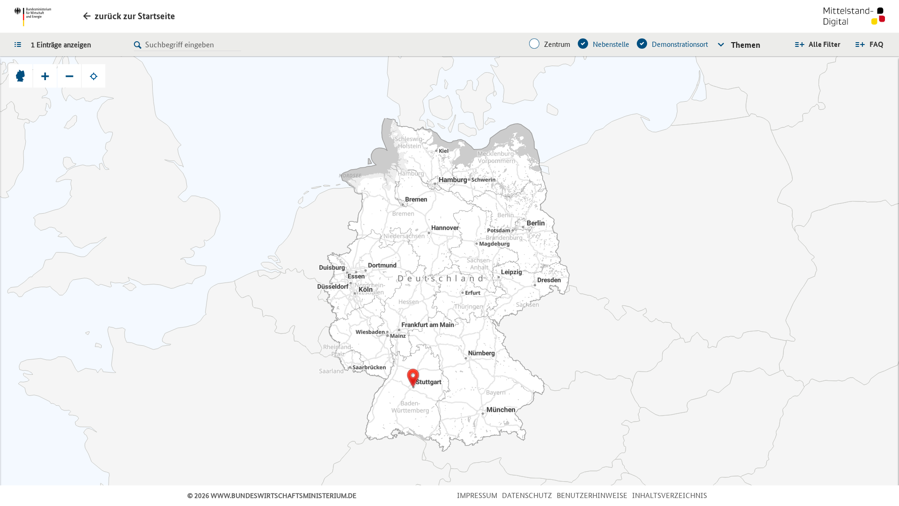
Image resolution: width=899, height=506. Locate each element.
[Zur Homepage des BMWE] (32, 16)
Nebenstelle (611, 44)
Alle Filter (824, 44)
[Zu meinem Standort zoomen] (93, 76)
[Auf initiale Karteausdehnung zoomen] (20, 76)
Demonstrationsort (680, 44)
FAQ (877, 44)
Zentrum (557, 44)
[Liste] (20, 44)
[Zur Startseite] (854, 17)
